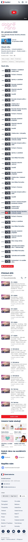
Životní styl (18, 59)
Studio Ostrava (18, 510)
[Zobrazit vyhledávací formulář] (19, 2)
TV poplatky (4, 507)
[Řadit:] (25, 277)
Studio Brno (18, 507)
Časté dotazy (18, 523)
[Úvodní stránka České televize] (7, 474)
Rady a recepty (5, 59)
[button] (14, 12)
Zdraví (12, 59)
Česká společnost (20, 61)
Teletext (3, 510)
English (3, 539)
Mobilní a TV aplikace (6, 523)
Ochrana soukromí (10, 539)
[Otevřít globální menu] (26, 2)
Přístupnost (19, 539)
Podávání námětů (19, 520)
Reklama (17, 504)
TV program (4, 501)
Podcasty (3, 513)
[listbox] (14, 496)
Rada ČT (17, 513)
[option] (5, 496)
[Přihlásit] (22, 2)
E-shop (3, 520)
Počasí (3, 517)
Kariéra (17, 517)
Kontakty (17, 526)
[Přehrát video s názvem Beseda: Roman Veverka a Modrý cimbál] (14, 12)
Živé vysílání (4, 504)
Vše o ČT (3, 526)
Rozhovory (11, 61)
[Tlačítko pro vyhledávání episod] (22, 277)
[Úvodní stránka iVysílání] (5, 2)
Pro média (17, 501)
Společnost (4, 61)
